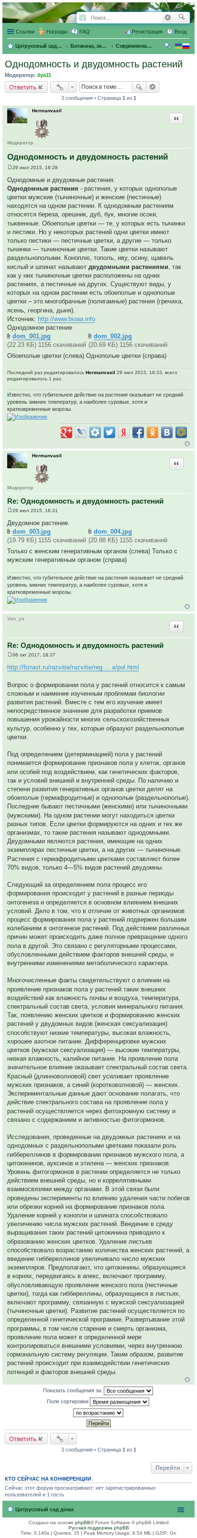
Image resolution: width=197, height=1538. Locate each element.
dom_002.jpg (113, 336)
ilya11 (44, 75)
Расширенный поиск (167, 17)
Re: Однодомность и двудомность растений (85, 501)
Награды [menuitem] (56, 31)
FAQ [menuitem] (84, 31)
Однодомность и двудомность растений (94, 64)
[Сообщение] (9, 167)
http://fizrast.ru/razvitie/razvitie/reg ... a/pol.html (73, 667)
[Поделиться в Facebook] (138, 432)
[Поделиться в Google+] (66, 432)
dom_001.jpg (31, 336)
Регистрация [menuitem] (147, 31)
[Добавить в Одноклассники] (152, 432)
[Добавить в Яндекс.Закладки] (124, 432)
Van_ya (15, 618)
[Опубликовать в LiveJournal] (81, 432)
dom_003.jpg (31, 531)
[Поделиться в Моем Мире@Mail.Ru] (181, 432)
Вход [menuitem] (180, 31)
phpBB (82, 1522)
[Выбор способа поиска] (82, 18)
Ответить (23, 87)
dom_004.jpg (113, 531)
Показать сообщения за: (73, 1390)
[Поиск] (182, 17)
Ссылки (25, 31)
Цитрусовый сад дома (44, 1509)
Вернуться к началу (187, 443)
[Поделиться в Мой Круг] (95, 432)
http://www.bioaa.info (66, 319)
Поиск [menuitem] (168, 47)
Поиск (139, 87)
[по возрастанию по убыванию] (98, 1413)
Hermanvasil (47, 110)
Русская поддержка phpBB (98, 1527)
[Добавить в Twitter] (109, 432)
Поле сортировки (68, 1401)
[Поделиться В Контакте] (167, 432)
